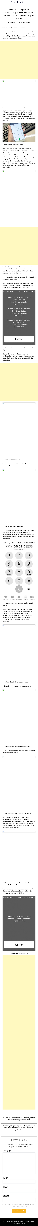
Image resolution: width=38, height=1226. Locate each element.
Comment (7, 1151)
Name (5, 1178)
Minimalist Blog (30, 1221)
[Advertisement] (19, 60)
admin (28, 22)
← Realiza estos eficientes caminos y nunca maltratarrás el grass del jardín (19, 1119)
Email (5, 1187)
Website (6, 1196)
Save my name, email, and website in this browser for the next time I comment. (20, 1205)
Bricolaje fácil (19, 2)
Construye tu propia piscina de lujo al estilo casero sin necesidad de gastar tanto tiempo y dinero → (19, 1128)
